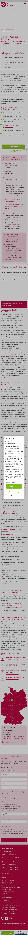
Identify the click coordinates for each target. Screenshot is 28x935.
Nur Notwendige (14, 492)
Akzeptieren (14, 486)
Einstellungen (14, 496)
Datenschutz (15, 482)
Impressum (8, 482)
